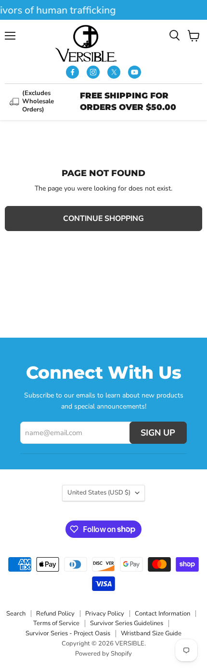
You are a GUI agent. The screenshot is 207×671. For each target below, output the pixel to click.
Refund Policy (55, 613)
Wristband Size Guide (151, 633)
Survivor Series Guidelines (126, 623)
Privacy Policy (104, 613)
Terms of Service (56, 623)
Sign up (158, 432)
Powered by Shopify (103, 653)
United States (98, 492)
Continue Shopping (103, 218)
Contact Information (162, 613)
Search (16, 613)
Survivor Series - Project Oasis (68, 633)
